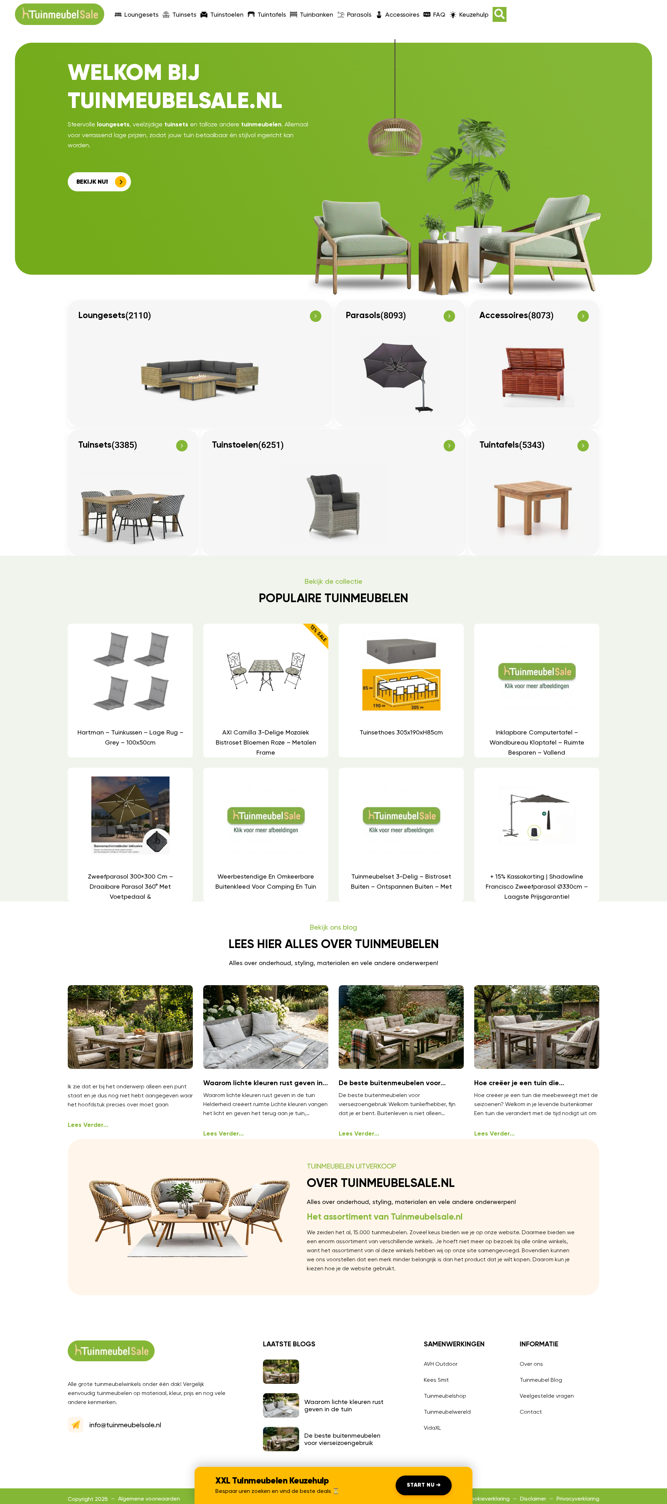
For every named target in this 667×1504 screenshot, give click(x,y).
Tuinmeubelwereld (447, 1412)
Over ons (531, 1364)
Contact (531, 1412)
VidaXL (432, 1427)
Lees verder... (88, 1125)
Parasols (359, 14)
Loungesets (141, 14)
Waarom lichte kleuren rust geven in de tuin (344, 1405)
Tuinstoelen (227, 14)
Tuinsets (184, 14)
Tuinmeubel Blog (541, 1380)
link (129, 690)
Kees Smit (436, 1380)
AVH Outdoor (441, 1364)
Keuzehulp (473, 14)
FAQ (439, 14)
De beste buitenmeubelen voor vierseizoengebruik (342, 1439)
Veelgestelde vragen (547, 1396)
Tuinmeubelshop (445, 1396)
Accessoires (402, 14)
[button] (500, 14)
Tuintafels (271, 14)
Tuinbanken (316, 14)
